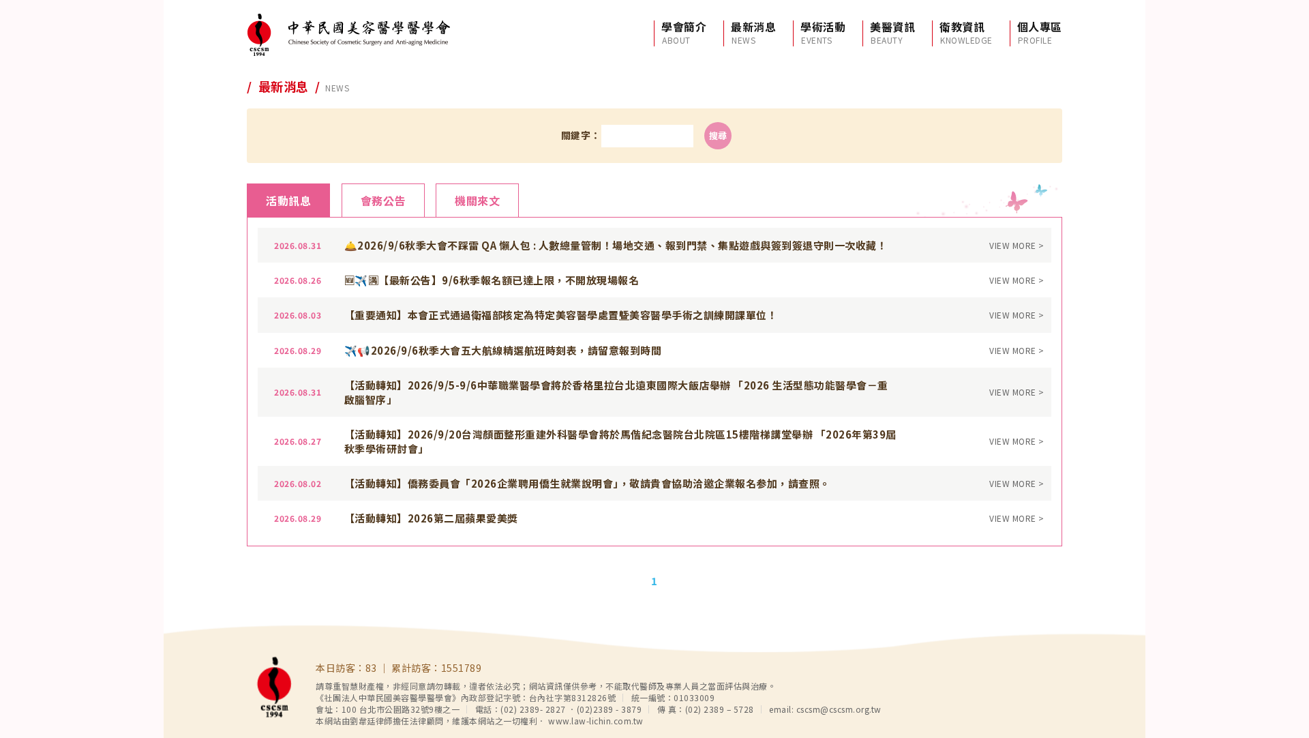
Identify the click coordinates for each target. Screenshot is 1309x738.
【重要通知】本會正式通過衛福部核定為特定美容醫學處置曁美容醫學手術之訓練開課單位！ (561, 315)
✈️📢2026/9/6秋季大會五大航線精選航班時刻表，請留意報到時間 (503, 350)
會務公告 (383, 200)
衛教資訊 (966, 33)
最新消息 (753, 33)
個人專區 (1039, 33)
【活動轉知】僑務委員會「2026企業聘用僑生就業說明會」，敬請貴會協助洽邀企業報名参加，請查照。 (587, 483)
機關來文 (477, 200)
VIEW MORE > (1016, 245)
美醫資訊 (892, 33)
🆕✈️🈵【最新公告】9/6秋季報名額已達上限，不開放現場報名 (492, 280)
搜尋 (718, 135)
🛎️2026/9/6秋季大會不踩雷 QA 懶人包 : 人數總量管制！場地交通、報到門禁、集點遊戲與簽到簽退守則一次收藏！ (616, 245)
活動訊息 (288, 200)
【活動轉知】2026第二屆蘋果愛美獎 (431, 518)
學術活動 (822, 33)
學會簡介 (683, 33)
